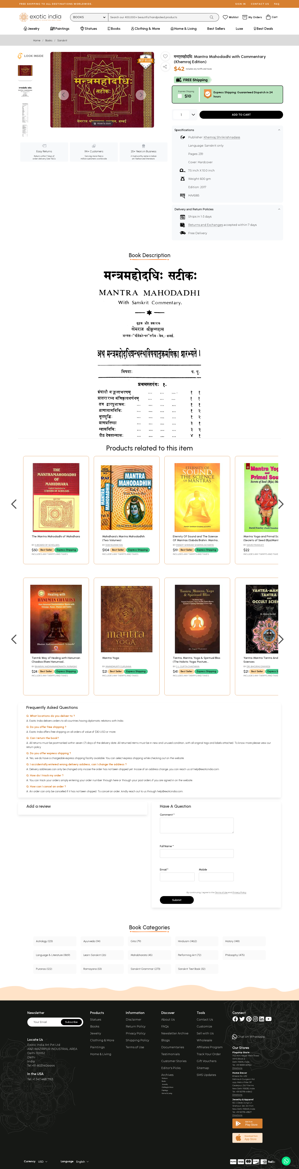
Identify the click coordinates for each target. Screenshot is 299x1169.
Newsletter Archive (174, 1033)
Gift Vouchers (206, 1061)
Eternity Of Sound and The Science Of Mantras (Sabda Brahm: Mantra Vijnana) (195, 540)
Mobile (203, 869)
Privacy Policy (239, 892)
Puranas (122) (44, 969)
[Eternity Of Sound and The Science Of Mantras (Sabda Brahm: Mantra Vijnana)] (197, 531)
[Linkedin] (261, 1020)
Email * (164, 869)
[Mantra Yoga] (126, 652)
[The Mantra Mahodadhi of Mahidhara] (56, 531)
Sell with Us (205, 1033)
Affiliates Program (210, 1047)
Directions (237, 1068)
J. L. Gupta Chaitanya (187, 666)
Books (48, 40)
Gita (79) (136, 941)
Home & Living (100, 1054)
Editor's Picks (170, 1068)
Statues (95, 1019)
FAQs (165, 1026)
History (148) (232, 941)
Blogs (165, 1040)
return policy (33, 747)
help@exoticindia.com (206, 769)
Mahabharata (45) (141, 955)
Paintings (97, 1047)
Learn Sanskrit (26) (94, 955)
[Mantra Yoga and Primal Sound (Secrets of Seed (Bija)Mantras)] (268, 531)
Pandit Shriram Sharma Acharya (195, 545)
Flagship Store (241, 1052)
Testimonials (170, 1054)
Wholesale (204, 1040)
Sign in (240, 4)
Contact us (260, 4)
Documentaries (172, 1047)
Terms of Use (221, 892)
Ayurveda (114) (91, 941)
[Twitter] (242, 1020)
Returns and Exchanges (205, 225)
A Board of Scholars (47, 545)
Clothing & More (102, 1040)
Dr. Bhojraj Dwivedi (258, 666)
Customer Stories (173, 1061)
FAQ (277, 4)
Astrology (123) (44, 941)
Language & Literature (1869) (53, 955)
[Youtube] (268, 1020)
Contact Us (205, 1019)
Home (36, 40)
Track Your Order (209, 1054)
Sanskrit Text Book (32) (191, 969)
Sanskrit (62, 40)
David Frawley (255, 545)
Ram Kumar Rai (114, 545)
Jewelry (95, 1033)
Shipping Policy (137, 1040)
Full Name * (167, 846)
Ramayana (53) (92, 969)
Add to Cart (241, 114)
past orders (144, 780)
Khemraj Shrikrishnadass (222, 137)
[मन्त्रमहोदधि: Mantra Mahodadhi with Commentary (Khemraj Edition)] (25, 71)
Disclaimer (133, 1019)
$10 (188, 95)
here (115, 780)
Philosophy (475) (235, 955)
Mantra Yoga (110, 658)
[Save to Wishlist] (165, 58)
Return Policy (135, 1026)
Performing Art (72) (189, 955)
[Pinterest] (249, 1020)
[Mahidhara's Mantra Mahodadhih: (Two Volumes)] (126, 531)
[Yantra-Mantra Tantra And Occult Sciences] (268, 652)
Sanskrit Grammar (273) (145, 969)
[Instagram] (255, 1020)
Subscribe (71, 1022)
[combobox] (157, 17)
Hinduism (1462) (187, 941)
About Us (168, 1019)
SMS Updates (206, 1075)
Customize (204, 1026)
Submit (177, 900)
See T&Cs (51, 158)
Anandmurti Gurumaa (118, 666)
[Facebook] (235, 1020)
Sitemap (203, 1068)
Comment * (167, 814)
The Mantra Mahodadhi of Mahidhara (56, 536)
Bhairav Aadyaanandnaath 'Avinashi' (56, 666)
